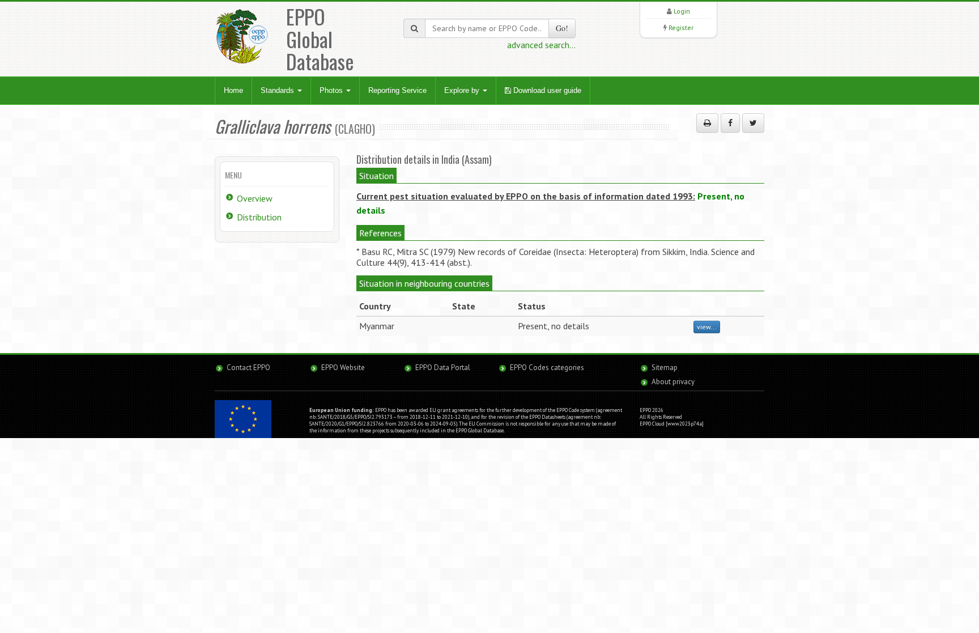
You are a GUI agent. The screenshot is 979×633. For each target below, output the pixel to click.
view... (707, 326)
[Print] (707, 123)
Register (681, 27)
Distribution (259, 217)
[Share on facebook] (730, 123)
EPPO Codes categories (547, 367)
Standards (278, 90)
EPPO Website (343, 367)
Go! (562, 28)
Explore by (463, 90)
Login (682, 11)
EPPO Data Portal (442, 367)
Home (233, 90)
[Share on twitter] (753, 123)
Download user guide (546, 90)
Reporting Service (397, 90)
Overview (255, 198)
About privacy (673, 381)
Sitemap (665, 367)
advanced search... (541, 44)
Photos (332, 90)
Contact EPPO (248, 367)
